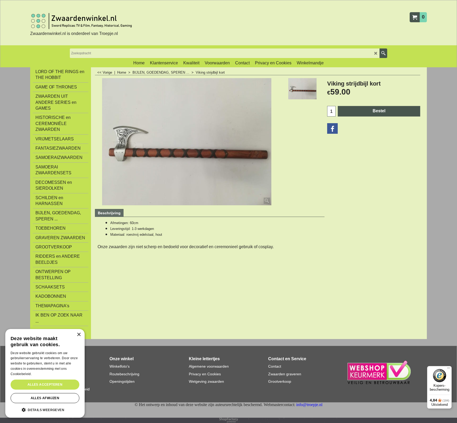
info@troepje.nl (309, 404)
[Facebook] (332, 128)
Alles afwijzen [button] (45, 398)
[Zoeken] (383, 53)
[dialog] (45, 373)
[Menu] (448, 369)
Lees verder (42, 374)
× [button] (79, 335)
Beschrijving (109, 213)
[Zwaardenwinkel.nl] (83, 21)
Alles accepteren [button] (45, 384)
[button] (45, 409)
